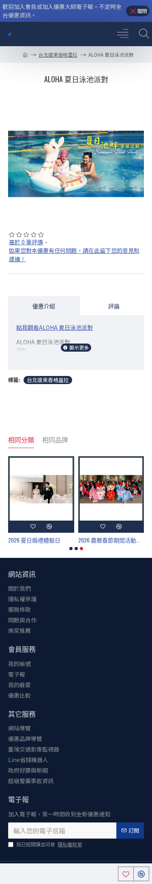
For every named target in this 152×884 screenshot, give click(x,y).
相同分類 (21, 440)
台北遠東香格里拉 (58, 54)
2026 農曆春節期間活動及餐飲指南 (111, 540)
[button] (71, 548)
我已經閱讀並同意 (49, 844)
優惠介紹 (43, 305)
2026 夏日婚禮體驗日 (34, 540)
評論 (114, 305)
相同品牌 (55, 440)
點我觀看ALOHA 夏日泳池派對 (54, 327)
